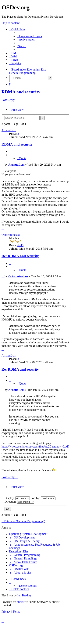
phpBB (21, 601)
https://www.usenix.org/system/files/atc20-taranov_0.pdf (35, 446)
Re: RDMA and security (20, 256)
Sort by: (35, 498)
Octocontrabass (11, 234)
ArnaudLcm (9, 130)
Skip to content (11, 23)
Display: (10, 498)
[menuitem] (29, 36)
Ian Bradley (24, 595)
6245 (20, 245)
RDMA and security (21, 91)
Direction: (11, 501)
